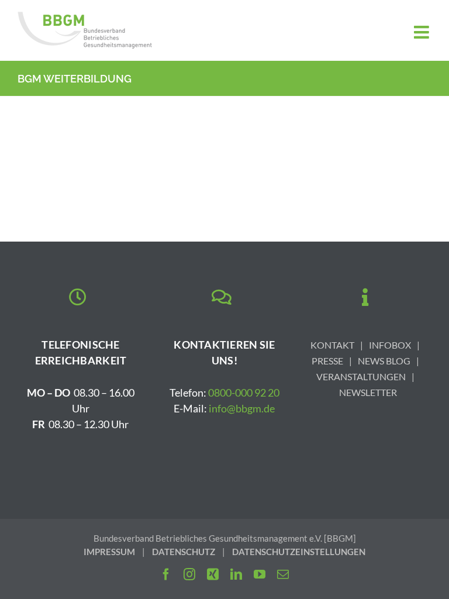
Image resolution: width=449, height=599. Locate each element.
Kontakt (332, 344)
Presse (327, 360)
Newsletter (368, 392)
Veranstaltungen (361, 376)
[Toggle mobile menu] (422, 32)
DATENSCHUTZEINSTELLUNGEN (298, 551)
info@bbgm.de (242, 408)
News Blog (384, 360)
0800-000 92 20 (243, 392)
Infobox (390, 344)
